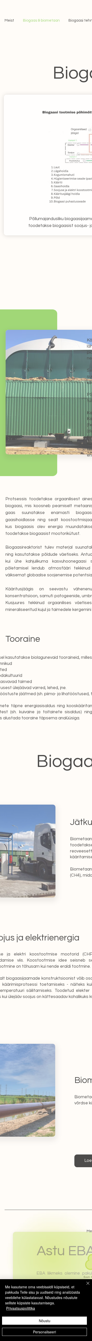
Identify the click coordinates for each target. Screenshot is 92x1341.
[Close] (85, 1286)
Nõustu (44, 1320)
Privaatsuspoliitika (20, 1308)
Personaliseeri (44, 1331)
